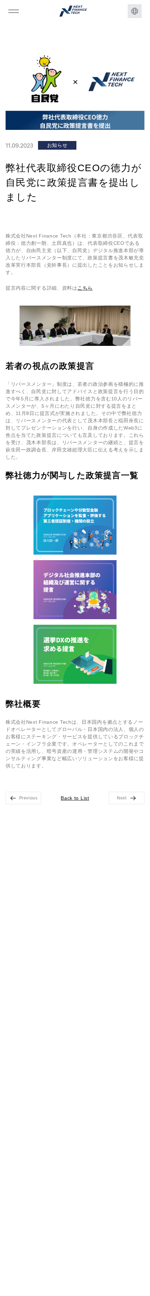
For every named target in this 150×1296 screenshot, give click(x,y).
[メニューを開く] (13, 11)
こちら (85, 288)
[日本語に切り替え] (135, 11)
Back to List (75, 798)
